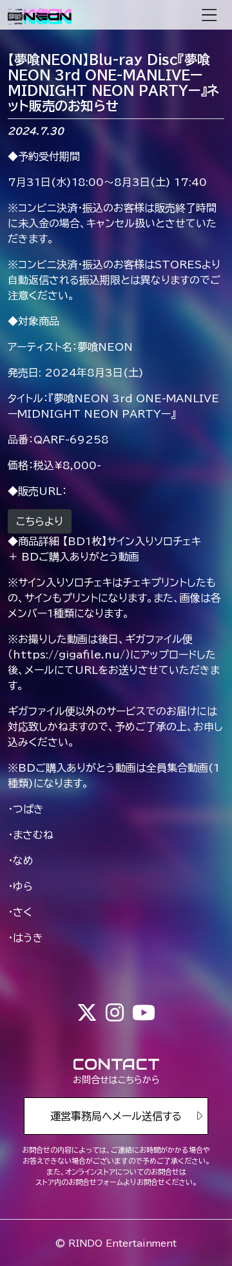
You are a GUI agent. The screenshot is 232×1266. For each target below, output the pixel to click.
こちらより (39, 521)
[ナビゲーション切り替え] (209, 15)
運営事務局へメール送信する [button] (116, 1116)
